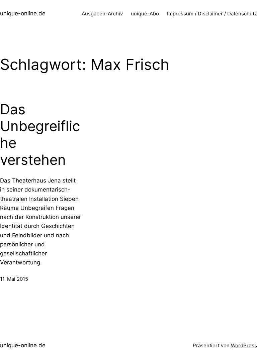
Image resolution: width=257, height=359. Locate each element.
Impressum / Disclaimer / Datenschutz (212, 13)
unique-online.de (23, 13)
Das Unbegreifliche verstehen (40, 134)
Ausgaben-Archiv (102, 13)
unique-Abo (145, 13)
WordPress (244, 345)
